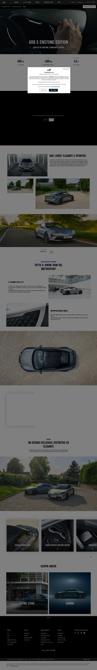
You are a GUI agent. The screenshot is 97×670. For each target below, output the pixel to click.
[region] (49, 80)
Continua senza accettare (66, 68)
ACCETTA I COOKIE (53, 90)
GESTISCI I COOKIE (44, 90)
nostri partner (51, 76)
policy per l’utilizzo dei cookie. (56, 86)
